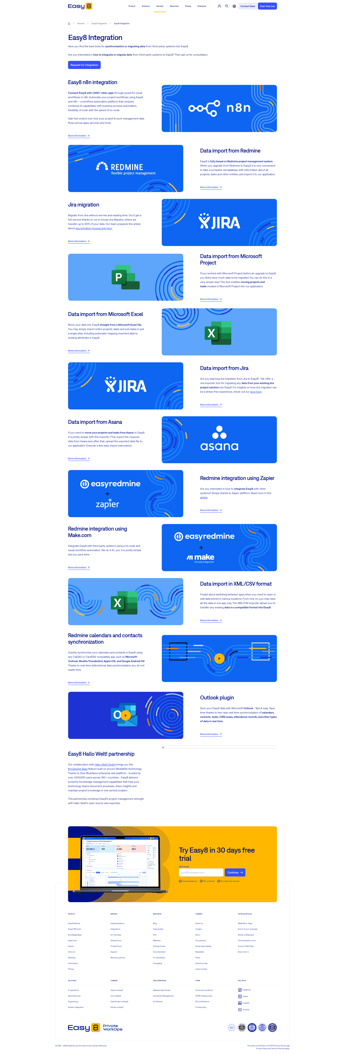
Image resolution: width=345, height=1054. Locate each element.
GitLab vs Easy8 (117, 1007)
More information (77, 135)
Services (159, 6)
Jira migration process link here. (93, 228)
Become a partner (118, 958)
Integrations (115, 929)
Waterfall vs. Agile (245, 923)
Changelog (157, 963)
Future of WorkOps (245, 946)
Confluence (158, 1001)
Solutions (146, 6)
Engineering (73, 1001)
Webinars (157, 940)
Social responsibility (203, 946)
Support (114, 952)
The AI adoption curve (247, 940)
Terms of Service (278, 1048)
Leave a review (201, 969)
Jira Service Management (163, 996)
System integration (76, 1007)
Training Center (159, 946)
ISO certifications (202, 1001)
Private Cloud (116, 946)
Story (197, 935)
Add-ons (71, 952)
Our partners (200, 940)
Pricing (188, 6)
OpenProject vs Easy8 (119, 1001)
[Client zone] (219, 6)
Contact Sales (247, 6)
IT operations (73, 990)
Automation (73, 963)
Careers (198, 929)
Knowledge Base (78, 768)
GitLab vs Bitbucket (246, 935)
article (203, 497)
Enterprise (202, 6)
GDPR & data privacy (203, 996)
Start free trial (267, 6)
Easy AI (71, 946)
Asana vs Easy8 (117, 990)
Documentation (159, 952)
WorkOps (72, 958)
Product (132, 6)
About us (199, 923)
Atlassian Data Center (161, 990)
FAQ (155, 935)
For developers (159, 958)
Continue (232, 872)
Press (197, 958)
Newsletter (199, 952)
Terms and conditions (204, 990)
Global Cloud (116, 940)
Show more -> (243, 952)
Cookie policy (200, 1007)
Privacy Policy (261, 1048)
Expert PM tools (74, 929)
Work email (184, 866)
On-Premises (116, 935)
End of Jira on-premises (247, 929)
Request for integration (84, 64)
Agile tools (72, 940)
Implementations (117, 923)
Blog (155, 923)
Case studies (158, 929)
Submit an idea (201, 963)
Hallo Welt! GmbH (105, 764)
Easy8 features (74, 923)
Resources (174, 6)
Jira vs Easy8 (116, 996)
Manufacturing (74, 996)
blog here (255, 391)
